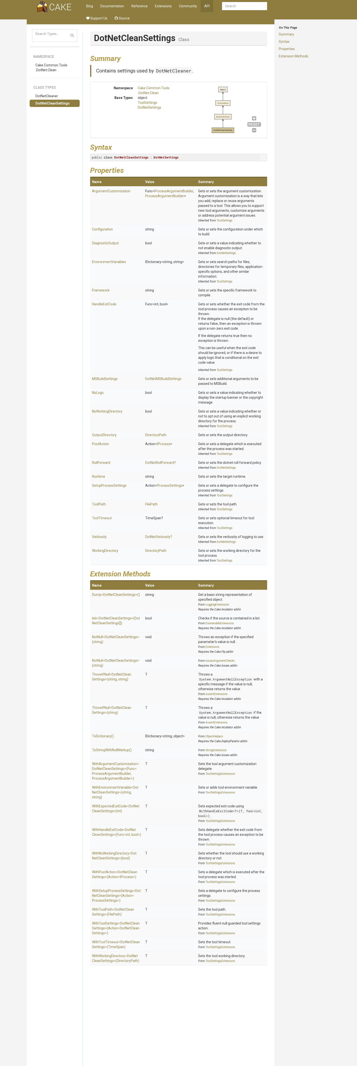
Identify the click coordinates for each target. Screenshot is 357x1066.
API (207, 6)
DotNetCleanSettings (52, 103)
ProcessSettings (169, 485)
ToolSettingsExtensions (220, 773)
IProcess (163, 444)
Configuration (102, 229)
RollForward (101, 463)
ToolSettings (147, 103)
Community (188, 6)
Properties (287, 49)
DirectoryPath (155, 435)
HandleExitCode (104, 304)
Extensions (163, 6)
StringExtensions (216, 750)
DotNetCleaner (46, 96)
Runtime (98, 476)
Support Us (98, 18)
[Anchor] (124, 58)
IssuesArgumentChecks (220, 660)
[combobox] (244, 6)
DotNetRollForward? (160, 463)
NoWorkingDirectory (107, 411)
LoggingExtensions (217, 604)
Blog (89, 6)
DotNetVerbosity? (158, 537)
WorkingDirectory (105, 551)
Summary (286, 34)
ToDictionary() (103, 736)
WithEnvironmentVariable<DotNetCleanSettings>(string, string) (115, 792)
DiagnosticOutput (105, 243)
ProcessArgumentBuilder (173, 191)
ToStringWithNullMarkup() (112, 750)
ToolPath (99, 504)
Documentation (112, 6)
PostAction (100, 444)
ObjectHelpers (214, 736)
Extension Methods (293, 56)
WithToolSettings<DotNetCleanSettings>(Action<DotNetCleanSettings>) (116, 928)
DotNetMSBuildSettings (163, 379)
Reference (139, 6)
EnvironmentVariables (109, 262)
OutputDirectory (104, 435)
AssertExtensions (216, 694)
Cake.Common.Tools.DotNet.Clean (51, 67)
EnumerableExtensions (219, 623)
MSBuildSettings (105, 379)
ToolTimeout (102, 518)
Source (124, 18)
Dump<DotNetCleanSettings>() (116, 595)
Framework (101, 290)
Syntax (284, 42)
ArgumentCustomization (111, 191)
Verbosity (99, 537)
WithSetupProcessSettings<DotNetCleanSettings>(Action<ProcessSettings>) (116, 895)
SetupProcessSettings (109, 485)
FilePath (151, 504)
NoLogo (98, 393)
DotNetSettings (149, 107)
